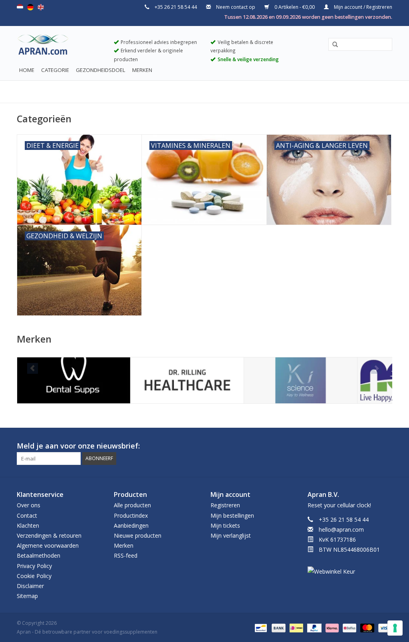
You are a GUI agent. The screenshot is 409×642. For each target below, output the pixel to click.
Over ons (28, 505)
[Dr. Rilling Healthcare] (187, 380)
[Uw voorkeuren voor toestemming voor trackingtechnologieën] (395, 628)
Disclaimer (30, 586)
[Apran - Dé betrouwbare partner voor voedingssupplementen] (59, 46)
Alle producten (132, 505)
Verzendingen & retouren (49, 535)
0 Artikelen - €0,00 (294, 7)
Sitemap (27, 596)
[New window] (371, 446)
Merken (142, 70)
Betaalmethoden (38, 555)
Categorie (55, 70)
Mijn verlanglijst (230, 535)
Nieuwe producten (137, 535)
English (41, 7)
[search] (360, 44)
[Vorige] (32, 368)
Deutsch (30, 7)
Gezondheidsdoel (100, 70)
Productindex (131, 515)
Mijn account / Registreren (362, 7)
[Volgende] (376, 368)
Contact (27, 515)
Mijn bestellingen (232, 515)
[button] (332, 45)
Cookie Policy (34, 576)
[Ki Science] (300, 380)
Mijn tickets (225, 525)
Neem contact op (235, 7)
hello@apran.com (341, 529)
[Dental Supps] (73, 380)
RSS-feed (125, 555)
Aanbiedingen (131, 525)
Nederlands (20, 7)
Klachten (28, 525)
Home (26, 70)
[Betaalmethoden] (260, 627)
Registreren (225, 505)
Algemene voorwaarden (48, 545)
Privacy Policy (34, 566)
